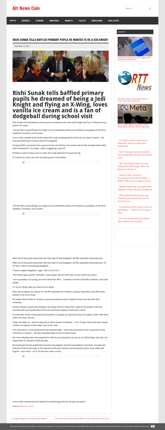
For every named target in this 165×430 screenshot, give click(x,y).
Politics (82, 20)
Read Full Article (26, 406)
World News (97, 20)
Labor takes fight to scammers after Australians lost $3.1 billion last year (133, 126)
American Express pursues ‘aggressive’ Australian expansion (134, 58)
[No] (162, 426)
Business (26, 20)
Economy (40, 20)
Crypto (13, 20)
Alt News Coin (26, 8)
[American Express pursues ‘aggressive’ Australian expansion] (135, 55)
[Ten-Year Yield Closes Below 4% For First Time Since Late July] (135, 97)
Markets (69, 20)
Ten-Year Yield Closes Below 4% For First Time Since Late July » (82, 419)
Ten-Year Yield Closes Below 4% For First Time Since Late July (133, 100)
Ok (153, 426)
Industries (54, 20)
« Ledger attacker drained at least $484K (29, 419)
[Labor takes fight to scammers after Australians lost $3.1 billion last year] (135, 123)
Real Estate (113, 20)
